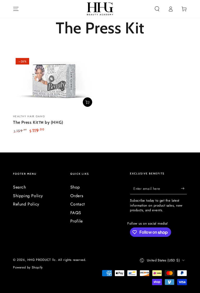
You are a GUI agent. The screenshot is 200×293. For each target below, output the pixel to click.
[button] (157, 9)
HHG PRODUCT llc (41, 259)
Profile (76, 221)
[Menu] (16, 9)
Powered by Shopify (28, 267)
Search (19, 187)
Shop (75, 187)
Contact (77, 204)
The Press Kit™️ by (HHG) (38, 122)
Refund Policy (26, 204)
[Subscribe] (184, 188)
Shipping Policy (28, 196)
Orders (76, 196)
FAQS (75, 213)
